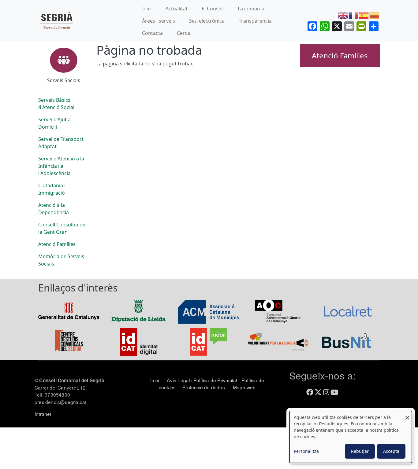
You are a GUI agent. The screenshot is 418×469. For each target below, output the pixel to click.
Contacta (152, 33)
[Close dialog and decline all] (407, 415)
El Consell (213, 8)
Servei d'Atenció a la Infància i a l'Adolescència (61, 166)
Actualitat (177, 8)
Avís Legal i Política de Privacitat (202, 380)
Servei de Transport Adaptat (61, 143)
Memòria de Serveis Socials (61, 260)
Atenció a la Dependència (53, 209)
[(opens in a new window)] (68, 311)
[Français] (354, 15)
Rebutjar (360, 451)
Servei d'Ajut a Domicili (54, 123)
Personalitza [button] (306, 451)
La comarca (251, 8)
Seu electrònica (207, 20)
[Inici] (56, 20)
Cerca (183, 33)
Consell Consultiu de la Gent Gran (61, 228)
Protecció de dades (203, 387)
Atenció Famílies (57, 244)
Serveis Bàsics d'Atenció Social (56, 104)
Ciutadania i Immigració (51, 189)
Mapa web (244, 387)
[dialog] (350, 437)
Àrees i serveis (158, 20)
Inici (146, 8)
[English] (343, 15)
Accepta (391, 451)
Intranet (43, 413)
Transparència (255, 20)
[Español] (364, 15)
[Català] (374, 15)
